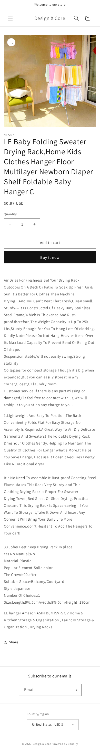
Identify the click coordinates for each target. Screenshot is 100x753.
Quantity (10, 214)
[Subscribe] (75, 690)
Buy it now (50, 257)
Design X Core (42, 744)
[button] (10, 18)
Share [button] (13, 642)
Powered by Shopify (65, 744)
